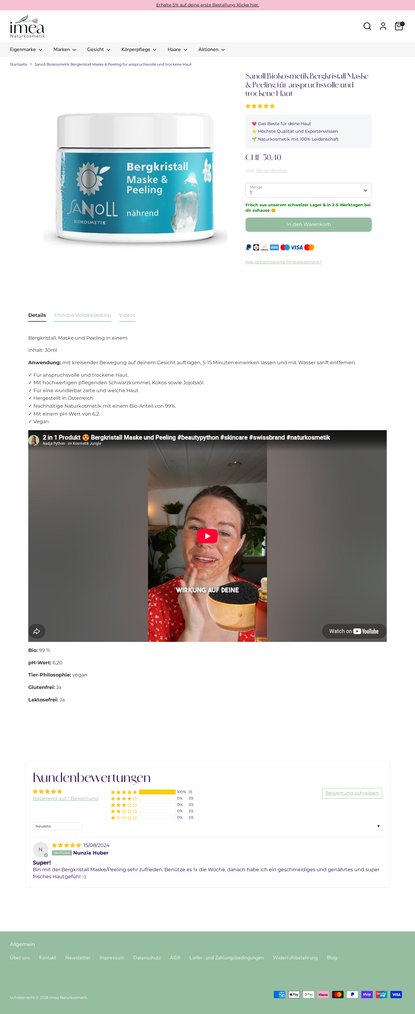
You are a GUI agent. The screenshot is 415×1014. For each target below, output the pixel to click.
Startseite (18, 64)
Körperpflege (137, 49)
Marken (62, 49)
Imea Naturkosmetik (68, 997)
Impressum (112, 957)
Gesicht (96, 49)
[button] (260, 106)
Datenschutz (147, 957)
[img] (67, 845)
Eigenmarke (23, 49)
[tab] (37, 316)
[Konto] (383, 26)
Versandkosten (271, 170)
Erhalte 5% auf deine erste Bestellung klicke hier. (207, 5)
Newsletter (78, 957)
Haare (175, 49)
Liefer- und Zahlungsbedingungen (227, 957)
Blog (332, 957)
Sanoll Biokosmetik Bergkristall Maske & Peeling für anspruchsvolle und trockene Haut (113, 64)
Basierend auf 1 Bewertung (65, 798)
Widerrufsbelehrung (295, 957)
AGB (175, 957)
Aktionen (209, 49)
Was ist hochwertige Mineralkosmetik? (283, 262)
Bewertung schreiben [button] (352, 793)
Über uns (20, 957)
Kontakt (47, 957)
